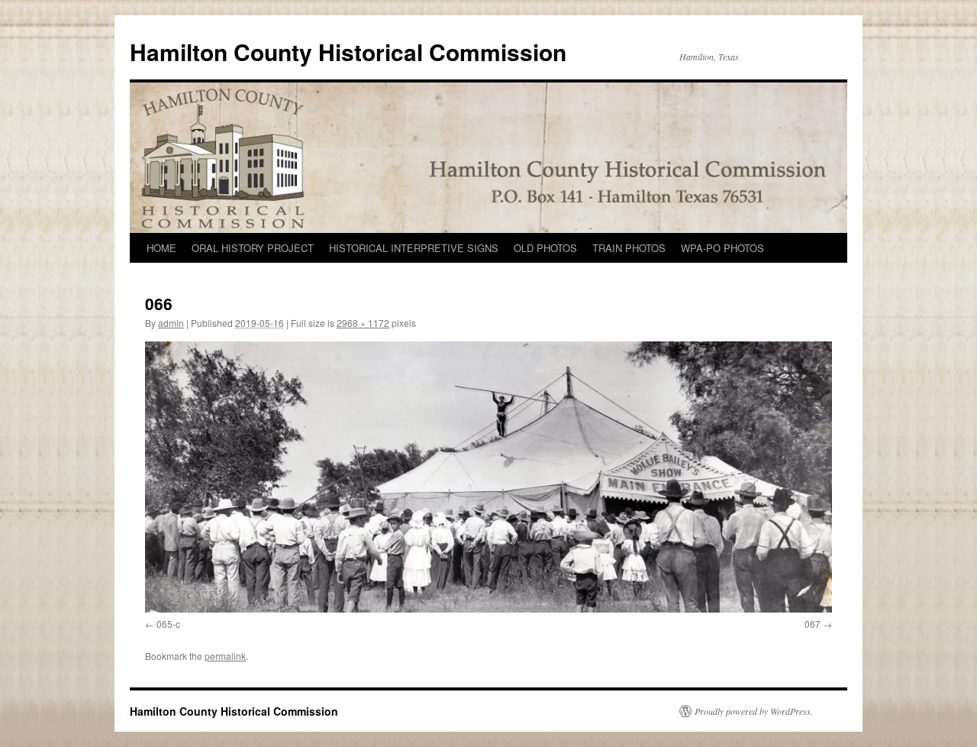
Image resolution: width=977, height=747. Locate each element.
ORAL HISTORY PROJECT (253, 248)
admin (171, 322)
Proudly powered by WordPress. (754, 711)
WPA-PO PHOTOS (722, 248)
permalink (225, 655)
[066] (488, 477)
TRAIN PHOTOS (629, 248)
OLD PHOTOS (545, 248)
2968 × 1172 (363, 322)
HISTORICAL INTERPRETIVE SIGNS (413, 248)
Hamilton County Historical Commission (348, 51)
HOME (161, 248)
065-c (168, 623)
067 (812, 623)
